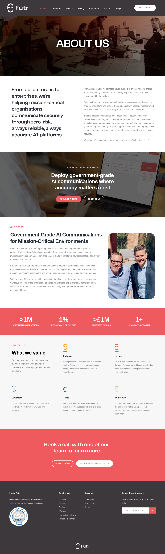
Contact (107, 8)
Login (118, 8)
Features (57, 8)
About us (43, 8)
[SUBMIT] (152, 510)
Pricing (81, 8)
